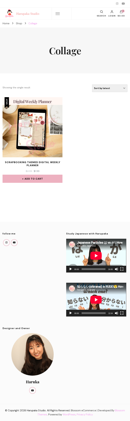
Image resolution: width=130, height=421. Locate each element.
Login (112, 15)
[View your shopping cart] (121, 12)
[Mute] (116, 269)
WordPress (69, 414)
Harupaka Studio (27, 13)
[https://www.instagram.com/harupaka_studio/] (6, 242)
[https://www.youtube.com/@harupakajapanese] (14, 242)
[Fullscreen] (122, 269)
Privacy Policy (85, 414)
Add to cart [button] (34, 178)
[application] (96, 256)
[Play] (70, 269)
